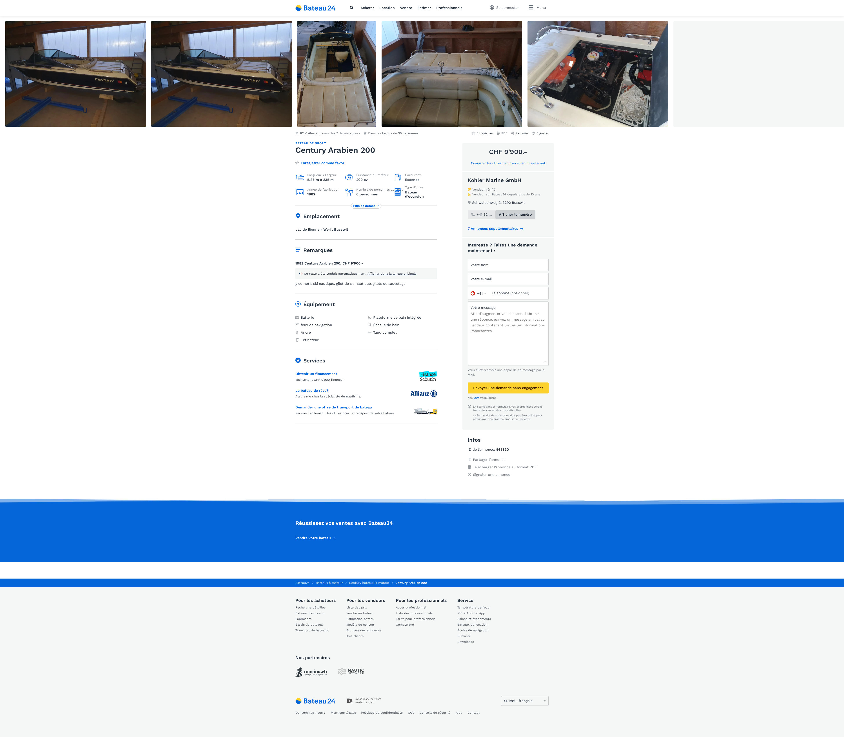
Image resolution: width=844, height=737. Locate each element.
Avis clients (355, 636)
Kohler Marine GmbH (494, 180)
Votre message (483, 307)
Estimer (424, 8)
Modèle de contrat (360, 624)
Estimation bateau (360, 619)
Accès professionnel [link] (411, 607)
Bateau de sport (310, 143)
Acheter (367, 8)
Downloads (465, 641)
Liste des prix (356, 607)
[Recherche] (352, 8)
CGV (476, 397)
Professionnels (449, 8)
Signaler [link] (543, 133)
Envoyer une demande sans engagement (508, 388)
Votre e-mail (481, 279)
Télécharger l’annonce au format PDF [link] (505, 467)
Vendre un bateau (360, 613)
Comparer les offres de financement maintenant (508, 163)
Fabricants (303, 619)
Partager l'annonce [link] (489, 460)
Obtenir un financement (316, 374)
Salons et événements (474, 619)
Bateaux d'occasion (309, 613)
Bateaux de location (472, 624)
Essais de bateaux (309, 624)
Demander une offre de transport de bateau (333, 407)
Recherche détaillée (310, 607)
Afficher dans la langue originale (392, 273)
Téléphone (510, 293)
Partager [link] (522, 133)
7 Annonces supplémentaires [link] (493, 228)
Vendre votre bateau (313, 538)
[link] (311, 672)
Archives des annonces (363, 630)
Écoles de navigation (472, 630)
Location (387, 8)
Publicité (464, 636)
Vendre (406, 8)
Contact (473, 712)
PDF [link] (504, 133)
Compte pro (405, 624)
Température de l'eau (473, 607)
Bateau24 (302, 582)
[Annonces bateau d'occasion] (315, 8)
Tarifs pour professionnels (415, 619)
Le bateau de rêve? (311, 390)
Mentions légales (343, 712)
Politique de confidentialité (382, 712)
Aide (459, 712)
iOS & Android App (471, 613)
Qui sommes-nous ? (310, 712)
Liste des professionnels (414, 613)
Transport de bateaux (311, 630)
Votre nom (480, 265)
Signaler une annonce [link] (491, 474)
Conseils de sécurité (435, 712)
